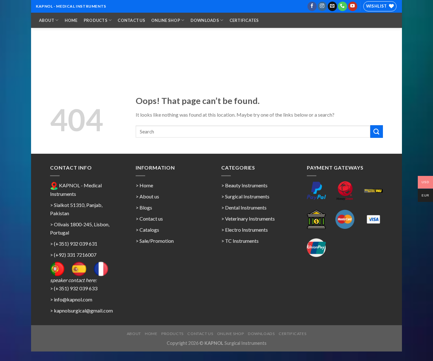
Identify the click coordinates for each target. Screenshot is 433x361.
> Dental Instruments (244, 207)
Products (95, 20)
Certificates (244, 20)
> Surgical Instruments (245, 196)
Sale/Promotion (156, 241)
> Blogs (144, 207)
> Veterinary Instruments (248, 219)
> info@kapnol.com (71, 299)
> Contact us (149, 219)
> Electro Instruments (244, 230)
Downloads (205, 20)
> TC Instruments (240, 241)
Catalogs (149, 230)
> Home (144, 185)
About (46, 20)
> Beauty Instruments (244, 185)
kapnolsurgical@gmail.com (83, 310)
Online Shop (165, 20)
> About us (147, 196)
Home (71, 20)
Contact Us (131, 20)
